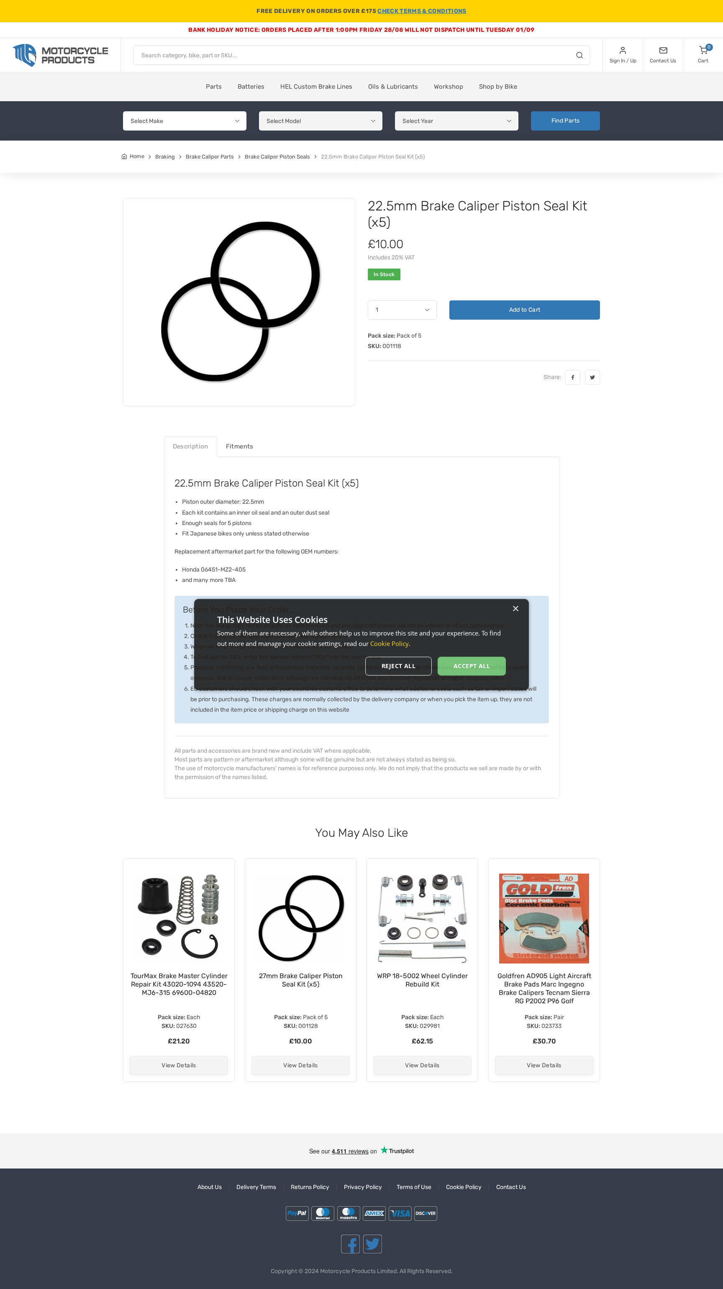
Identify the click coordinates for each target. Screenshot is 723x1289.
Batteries (251, 86)
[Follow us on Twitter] (372, 1244)
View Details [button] (179, 1065)
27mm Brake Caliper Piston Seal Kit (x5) (301, 980)
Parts (214, 86)
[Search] (579, 56)
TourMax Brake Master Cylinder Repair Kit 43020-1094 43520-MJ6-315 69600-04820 (179, 984)
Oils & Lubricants (393, 86)
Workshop (448, 86)
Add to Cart (525, 309)
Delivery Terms (256, 1187)
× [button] (515, 608)
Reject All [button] (398, 666)
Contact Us (511, 1187)
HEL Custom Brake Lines (316, 86)
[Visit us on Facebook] (350, 1244)
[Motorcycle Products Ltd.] (60, 55)
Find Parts (565, 120)
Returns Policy (310, 1187)
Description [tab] (190, 446)
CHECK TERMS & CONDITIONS (421, 11)
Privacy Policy (363, 1187)
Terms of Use (414, 1187)
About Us (209, 1187)
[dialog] (361, 644)
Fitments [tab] (240, 446)
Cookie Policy (464, 1187)
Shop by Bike (498, 86)
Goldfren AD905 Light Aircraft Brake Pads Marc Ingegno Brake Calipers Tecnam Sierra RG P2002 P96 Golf (544, 988)
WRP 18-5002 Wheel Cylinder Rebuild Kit (422, 980)
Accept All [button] (472, 666)
